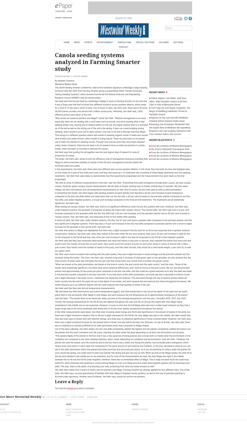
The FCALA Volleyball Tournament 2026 (170, 149)
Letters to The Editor (10, 412)
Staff (2, 409)
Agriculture (124, 42)
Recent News (158, 92)
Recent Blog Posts (162, 139)
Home (66, 42)
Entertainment (105, 42)
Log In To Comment (56, 397)
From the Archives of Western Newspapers (171, 146)
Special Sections (145, 42)
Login (69, 11)
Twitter (201, 412)
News (77, 42)
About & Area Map (74, 409)
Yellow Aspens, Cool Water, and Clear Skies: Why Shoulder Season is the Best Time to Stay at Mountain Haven (168, 101)
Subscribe (60, 11)
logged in (71, 388)
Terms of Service (140, 409)
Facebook (202, 409)
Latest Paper (77, 397)
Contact (123, 47)
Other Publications (75, 412)
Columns (164, 42)
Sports (88, 42)
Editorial (178, 42)
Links (68, 415)
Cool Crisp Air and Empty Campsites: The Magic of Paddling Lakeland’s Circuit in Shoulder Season (169, 111)
